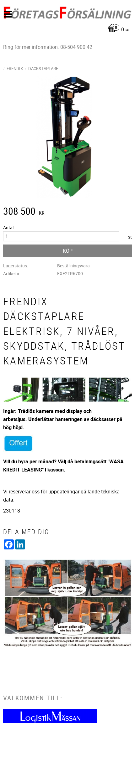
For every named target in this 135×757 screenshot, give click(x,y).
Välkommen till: (32, 697)
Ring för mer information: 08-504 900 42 (47, 47)
